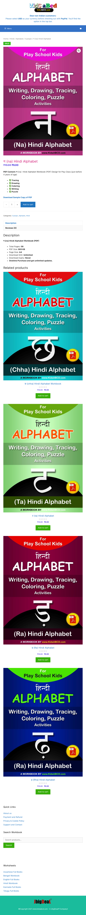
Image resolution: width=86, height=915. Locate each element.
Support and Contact (12, 825)
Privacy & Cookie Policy (13, 821)
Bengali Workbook (11, 876)
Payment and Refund (12, 817)
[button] (79, 51)
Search (9, 845)
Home (5, 39)
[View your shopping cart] (81, 28)
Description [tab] (10, 223)
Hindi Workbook (10, 883)
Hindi (12, 39)
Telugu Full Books (11, 891)
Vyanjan (28, 39)
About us (7, 813)
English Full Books (11, 879)
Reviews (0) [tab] (11, 228)
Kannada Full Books (12, 887)
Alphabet (19, 39)
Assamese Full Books (12, 872)
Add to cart (28, 204)
